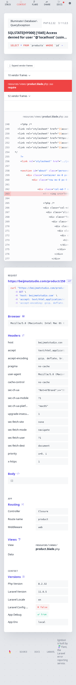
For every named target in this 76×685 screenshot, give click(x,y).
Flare (63, 646)
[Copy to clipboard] (64, 46)
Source (23, 652)
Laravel (51, 652)
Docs (37, 652)
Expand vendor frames (22, 65)
